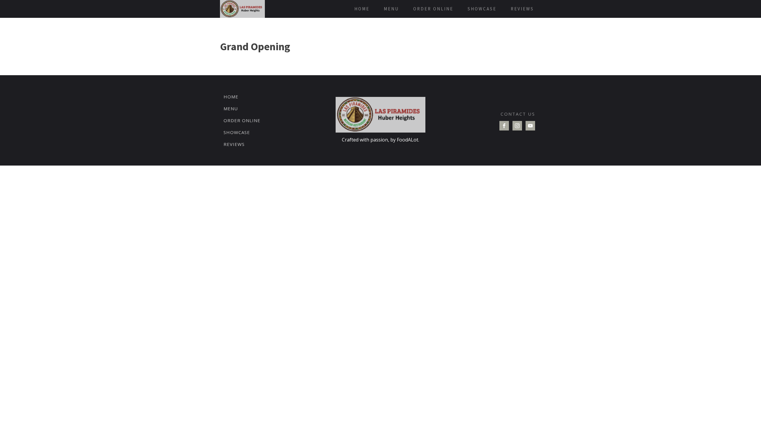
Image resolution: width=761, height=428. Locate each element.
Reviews (522, 9)
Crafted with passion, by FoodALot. (380, 139)
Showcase (482, 9)
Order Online (433, 9)
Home (362, 9)
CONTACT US (518, 114)
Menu (391, 9)
